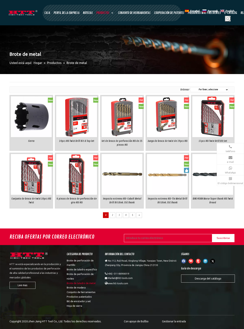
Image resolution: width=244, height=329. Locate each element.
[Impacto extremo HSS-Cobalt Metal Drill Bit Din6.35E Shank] (122, 173)
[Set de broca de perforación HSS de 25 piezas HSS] (122, 116)
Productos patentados (79, 296)
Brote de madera (76, 287)
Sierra (31, 141)
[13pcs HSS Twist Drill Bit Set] (212, 116)
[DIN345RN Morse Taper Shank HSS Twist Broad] (212, 173)
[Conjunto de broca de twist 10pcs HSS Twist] (31, 173)
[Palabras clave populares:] (228, 19)
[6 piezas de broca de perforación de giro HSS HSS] (76, 174)
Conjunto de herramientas (81, 292)
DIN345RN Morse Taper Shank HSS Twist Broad (213, 200)
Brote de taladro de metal (81, 283)
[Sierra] (31, 116)
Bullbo (144, 321)
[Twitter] (212, 261)
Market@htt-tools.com (120, 278)
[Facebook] (183, 261)
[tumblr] (198, 261)
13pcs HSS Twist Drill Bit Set (213, 141)
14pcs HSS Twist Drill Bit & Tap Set (76, 141)
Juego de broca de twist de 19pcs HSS (167, 141)
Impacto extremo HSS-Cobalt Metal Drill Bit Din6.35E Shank (122, 200)
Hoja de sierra (74, 305)
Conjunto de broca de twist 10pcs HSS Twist (31, 200)
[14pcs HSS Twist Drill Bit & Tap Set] (76, 116)
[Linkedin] (205, 261)
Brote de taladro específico (82, 269)
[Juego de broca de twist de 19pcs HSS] (167, 116)
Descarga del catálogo (208, 278)
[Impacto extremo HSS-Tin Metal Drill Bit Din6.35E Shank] (167, 173)
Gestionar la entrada (174, 321)
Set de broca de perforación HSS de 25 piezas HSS (122, 142)
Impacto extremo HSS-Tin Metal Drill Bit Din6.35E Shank (167, 200)
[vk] (191, 261)
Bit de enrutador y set (79, 301)
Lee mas (22, 285)
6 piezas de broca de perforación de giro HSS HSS (77, 200)
